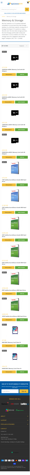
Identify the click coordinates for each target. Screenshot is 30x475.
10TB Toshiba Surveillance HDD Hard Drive (14, 316)
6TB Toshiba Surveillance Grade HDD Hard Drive (14, 263)
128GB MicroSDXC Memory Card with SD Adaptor (13, 125)
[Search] (27, 9)
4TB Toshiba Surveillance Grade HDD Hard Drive (14, 235)
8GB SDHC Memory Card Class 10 (11, 342)
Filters (6, 45)
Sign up (24, 391)
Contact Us (3, 431)
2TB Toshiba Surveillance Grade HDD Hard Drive (14, 208)
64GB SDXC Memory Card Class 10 (11, 368)
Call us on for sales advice (15, 13)
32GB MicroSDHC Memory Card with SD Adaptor (13, 70)
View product (9, 74)
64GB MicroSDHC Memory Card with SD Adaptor (13, 97)
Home (3, 16)
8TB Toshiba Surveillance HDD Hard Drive (14, 290)
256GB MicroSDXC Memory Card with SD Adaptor (13, 153)
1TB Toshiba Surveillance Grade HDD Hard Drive (14, 180)
